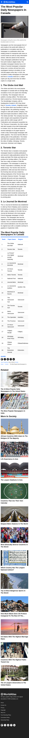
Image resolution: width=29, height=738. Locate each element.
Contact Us (3, 705)
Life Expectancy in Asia (9, 459)
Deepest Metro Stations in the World (14, 524)
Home (2, 702)
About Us (3, 712)
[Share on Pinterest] (11, 359)
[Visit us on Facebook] (5, 725)
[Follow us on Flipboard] (2, 725)
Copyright (3, 710)
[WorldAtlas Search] (27, 2)
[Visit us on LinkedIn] (14, 725)
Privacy (2, 707)
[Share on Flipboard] (2, 359)
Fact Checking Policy (6, 715)
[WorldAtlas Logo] (9, 2)
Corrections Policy (5, 717)
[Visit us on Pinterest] (11, 725)
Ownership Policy (5, 720)
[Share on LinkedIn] (14, 359)
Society (16, 362)
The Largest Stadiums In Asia (11, 480)
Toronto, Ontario (10, 105)
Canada (10, 76)
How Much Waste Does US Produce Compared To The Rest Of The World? (14, 616)
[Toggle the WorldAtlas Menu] (1, 2)
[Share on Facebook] (5, 359)
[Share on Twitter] (8, 359)
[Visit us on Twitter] (8, 725)
